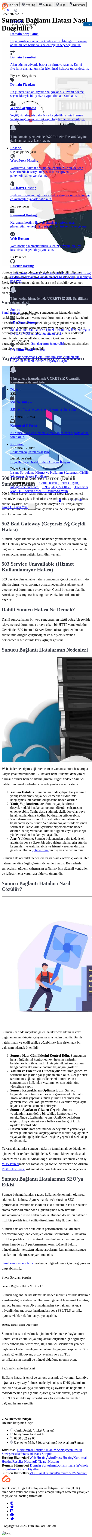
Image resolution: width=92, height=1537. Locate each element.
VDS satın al (10, 1164)
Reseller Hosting (23, 1461)
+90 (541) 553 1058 (56, 487)
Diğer (14, 389)
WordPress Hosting (60, 1457)
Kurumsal (17, 444)
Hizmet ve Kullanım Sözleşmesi (57, 472)
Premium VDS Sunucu (71, 1473)
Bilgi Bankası (19, 462)
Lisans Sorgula (42, 1454)
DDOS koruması (13, 1169)
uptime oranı (40, 850)
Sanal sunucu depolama (18, 1263)
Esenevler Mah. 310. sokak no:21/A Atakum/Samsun (49, 489)
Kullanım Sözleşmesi (57, 1450)
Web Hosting (38, 1457)
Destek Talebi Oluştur (44, 462)
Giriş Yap (76, 499)
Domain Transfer (67, 1465)
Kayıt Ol (7, 507)
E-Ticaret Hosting (47, 1461)
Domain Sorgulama (43, 1465)
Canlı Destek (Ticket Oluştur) (59, 483)
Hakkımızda (18, 452)
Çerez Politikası (36, 476)
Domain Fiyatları (27, 1469)
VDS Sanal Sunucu (43, 1473)
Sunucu (15, 309)
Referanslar (35, 452)
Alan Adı (17, 21)
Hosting (16, 148)
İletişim (65, 462)
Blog (47, 452)
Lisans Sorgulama (22, 472)
